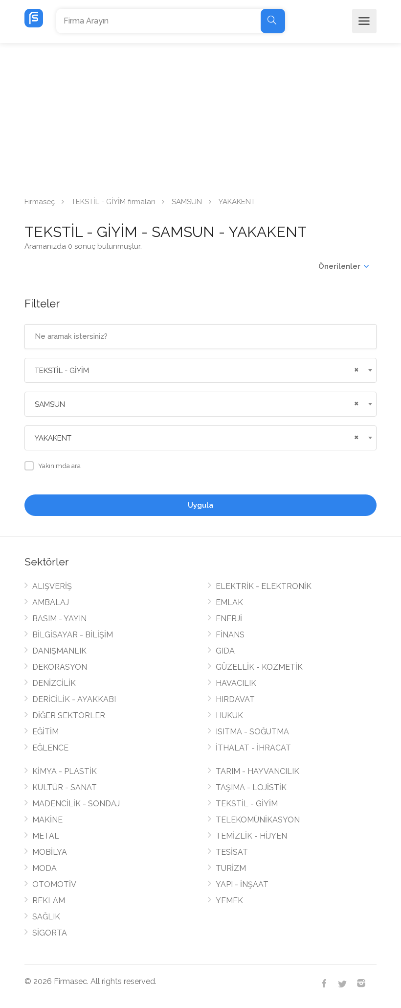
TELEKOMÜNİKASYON (258, 819)
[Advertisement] (200, 116)
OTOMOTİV (54, 884)
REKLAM (48, 900)
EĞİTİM (45, 731)
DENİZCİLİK (54, 683)
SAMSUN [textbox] (50, 404)
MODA (44, 868)
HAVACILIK (236, 683)
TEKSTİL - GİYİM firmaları (113, 201)
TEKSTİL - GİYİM (247, 803)
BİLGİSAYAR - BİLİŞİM (72, 634)
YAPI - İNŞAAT (242, 884)
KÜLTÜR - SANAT (64, 787)
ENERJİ (229, 618)
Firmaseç (39, 201)
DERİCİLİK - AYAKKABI (74, 699)
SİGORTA (49, 933)
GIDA (225, 651)
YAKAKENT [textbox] (53, 438)
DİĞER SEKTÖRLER (68, 715)
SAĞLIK (46, 916)
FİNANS (230, 634)
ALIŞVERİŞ (52, 586)
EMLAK (229, 602)
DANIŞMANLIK (59, 651)
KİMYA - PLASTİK (64, 771)
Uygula (200, 505)
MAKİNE (47, 819)
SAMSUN (187, 201)
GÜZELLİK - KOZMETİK (259, 667)
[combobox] (200, 370)
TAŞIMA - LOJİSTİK (251, 787)
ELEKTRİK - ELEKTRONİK (264, 586)
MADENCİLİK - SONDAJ (76, 803)
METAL (45, 836)
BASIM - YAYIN (59, 618)
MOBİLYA (49, 852)
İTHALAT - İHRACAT (253, 747)
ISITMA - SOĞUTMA (252, 731)
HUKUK (229, 715)
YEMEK (229, 900)
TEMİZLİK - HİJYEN (251, 836)
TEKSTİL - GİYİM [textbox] (62, 370)
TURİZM (231, 868)
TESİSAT (232, 852)
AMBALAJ (50, 602)
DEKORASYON (59, 667)
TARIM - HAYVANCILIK (257, 771)
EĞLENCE (50, 747)
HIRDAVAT (235, 699)
